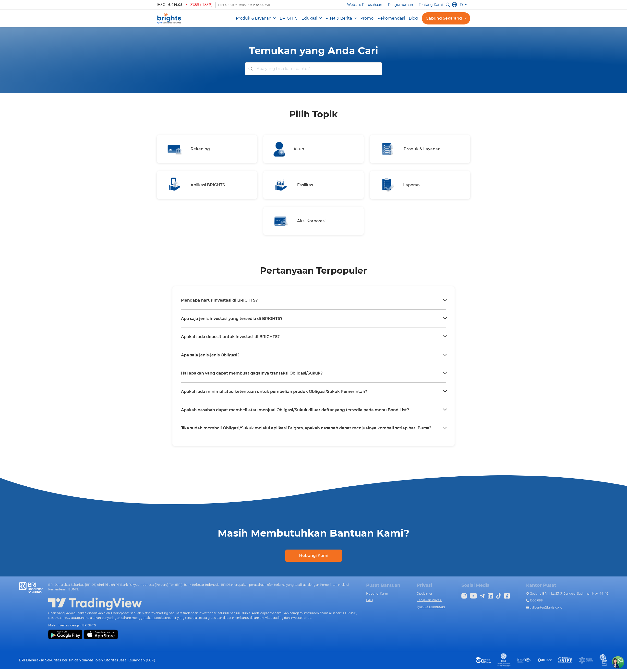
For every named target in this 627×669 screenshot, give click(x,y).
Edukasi (309, 18)
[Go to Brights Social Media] (464, 595)
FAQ (369, 600)
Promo (367, 18)
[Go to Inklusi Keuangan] (586, 660)
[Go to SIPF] (565, 660)
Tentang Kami (431, 4)
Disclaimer (424, 593)
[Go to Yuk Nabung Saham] (603, 660)
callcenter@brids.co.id (546, 607)
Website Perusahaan (364, 4)
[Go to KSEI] (524, 660)
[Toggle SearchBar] (448, 4)
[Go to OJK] (483, 660)
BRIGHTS (289, 18)
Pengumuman (400, 4)
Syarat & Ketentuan (431, 607)
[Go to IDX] (503, 660)
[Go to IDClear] (544, 660)
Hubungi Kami (313, 555)
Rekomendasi (391, 18)
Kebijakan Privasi (429, 600)
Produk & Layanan (253, 18)
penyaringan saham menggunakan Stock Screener (139, 618)
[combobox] (313, 68)
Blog (413, 18)
